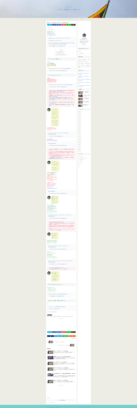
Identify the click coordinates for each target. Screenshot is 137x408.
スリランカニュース (61, 316)
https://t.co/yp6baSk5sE (51, 191)
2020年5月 (79, 149)
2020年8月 (79, 144)
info (78, 166)
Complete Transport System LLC (51, 174)
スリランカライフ (80, 161)
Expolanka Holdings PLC (53, 172)
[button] (89, 53)
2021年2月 (79, 134)
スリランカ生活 (56, 316)
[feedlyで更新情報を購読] (65, 336)
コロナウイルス (52, 316)
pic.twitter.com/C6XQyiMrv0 (61, 306)
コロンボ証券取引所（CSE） (51, 208)
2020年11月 (79, 139)
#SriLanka (49, 38)
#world (56, 42)
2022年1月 (79, 116)
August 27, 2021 (57, 308)
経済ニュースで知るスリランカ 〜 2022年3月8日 (83, 79)
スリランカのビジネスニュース (60, 52)
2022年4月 (79, 111)
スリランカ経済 (70, 316)
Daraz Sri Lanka (49, 254)
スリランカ (49, 316)
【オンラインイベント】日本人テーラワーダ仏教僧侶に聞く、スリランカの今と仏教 (84, 59)
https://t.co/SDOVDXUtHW (52, 143)
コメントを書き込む (61, 400)
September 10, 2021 (64, 70)
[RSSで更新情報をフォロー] (72, 336)
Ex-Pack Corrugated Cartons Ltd (51, 206)
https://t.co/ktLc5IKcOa (69, 84)
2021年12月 (79, 118)
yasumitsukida (84, 38)
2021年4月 (79, 131)
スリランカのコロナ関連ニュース (60, 51)
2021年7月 (79, 126)
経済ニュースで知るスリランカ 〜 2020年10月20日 (84, 85)
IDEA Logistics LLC (52, 184)
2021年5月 (79, 129)
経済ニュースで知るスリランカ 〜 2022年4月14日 (84, 63)
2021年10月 (79, 121)
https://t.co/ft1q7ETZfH (51, 216)
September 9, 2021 (60, 136)
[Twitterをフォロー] (57, 336)
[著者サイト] (50, 336)
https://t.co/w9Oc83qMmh (66, 68)
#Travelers (72, 42)
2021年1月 (79, 136)
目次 (60, 49)
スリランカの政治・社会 (81, 159)
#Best (51, 40)
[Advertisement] (61, 324)
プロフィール (79, 164)
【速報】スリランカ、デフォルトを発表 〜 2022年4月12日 (84, 67)
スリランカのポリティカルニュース (60, 53)
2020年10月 (79, 141)
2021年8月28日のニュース (53, 188)
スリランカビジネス (66, 316)
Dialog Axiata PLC (53, 240)
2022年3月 (79, 113)
